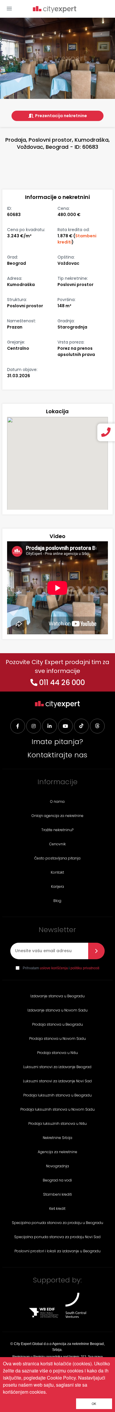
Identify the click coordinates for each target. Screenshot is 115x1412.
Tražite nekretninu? (57, 829)
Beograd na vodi (57, 1180)
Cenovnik (57, 843)
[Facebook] (17, 726)
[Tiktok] (81, 726)
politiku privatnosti (84, 968)
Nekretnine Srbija (57, 1137)
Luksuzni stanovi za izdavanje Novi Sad (57, 1080)
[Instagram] (33, 726)
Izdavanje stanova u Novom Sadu (57, 1010)
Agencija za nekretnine (57, 1151)
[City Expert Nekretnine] (54, 10)
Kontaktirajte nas (57, 755)
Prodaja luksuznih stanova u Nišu (57, 1123)
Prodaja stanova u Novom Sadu (57, 1038)
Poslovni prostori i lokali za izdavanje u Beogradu (57, 1251)
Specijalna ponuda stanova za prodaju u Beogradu (57, 1222)
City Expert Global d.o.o (33, 1344)
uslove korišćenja (54, 968)
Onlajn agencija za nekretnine (57, 815)
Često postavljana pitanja (57, 858)
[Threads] (97, 726)
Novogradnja (57, 1166)
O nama (57, 801)
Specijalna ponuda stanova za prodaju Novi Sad (57, 1236)
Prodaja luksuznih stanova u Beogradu (57, 1095)
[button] (9, 8)
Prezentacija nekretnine (61, 116)
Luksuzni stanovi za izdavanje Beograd (57, 1066)
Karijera (57, 886)
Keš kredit (57, 1208)
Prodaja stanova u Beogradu (57, 1024)
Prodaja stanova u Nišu (57, 1052)
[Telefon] (107, 432)
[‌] (65, 726)
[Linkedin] (49, 726)
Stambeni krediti (57, 1194)
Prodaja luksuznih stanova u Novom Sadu (57, 1109)
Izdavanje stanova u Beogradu (57, 995)
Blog (57, 900)
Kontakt (57, 872)
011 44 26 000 (62, 682)
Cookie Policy (61, 1377)
